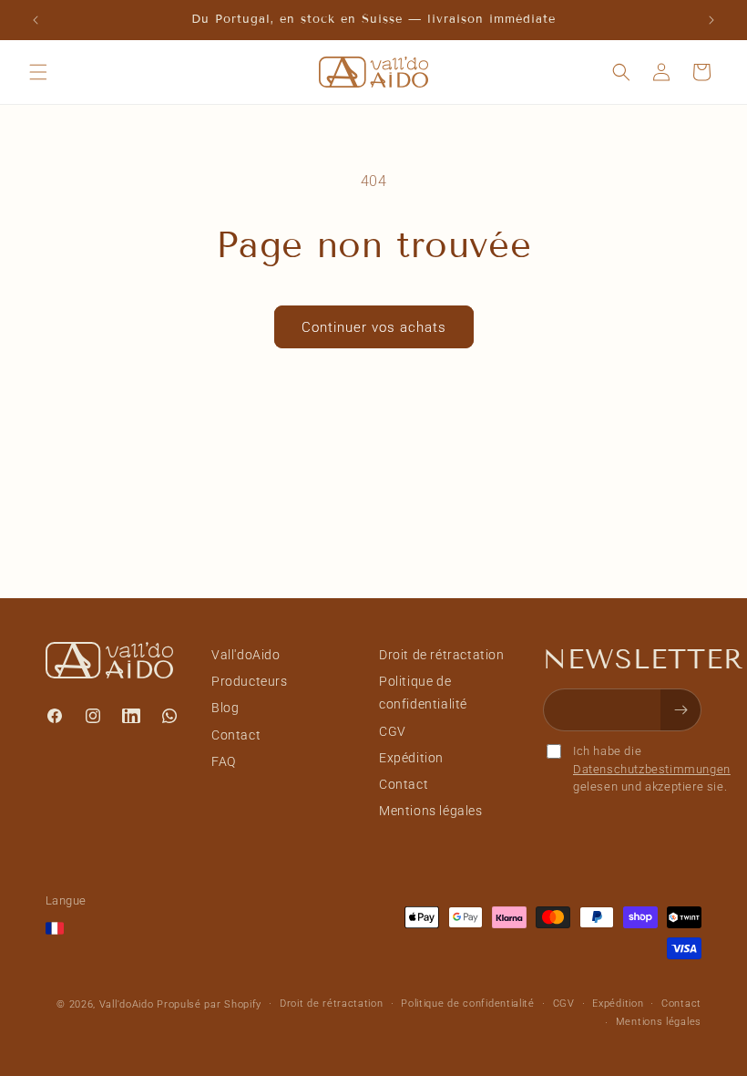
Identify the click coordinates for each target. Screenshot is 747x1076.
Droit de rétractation (442, 654)
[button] (38, 72)
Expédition (411, 757)
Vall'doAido (246, 654)
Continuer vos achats (374, 327)
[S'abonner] (680, 709)
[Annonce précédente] (35, 20)
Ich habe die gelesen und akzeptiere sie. (652, 768)
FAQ (223, 761)
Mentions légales (431, 810)
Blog (225, 707)
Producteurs (249, 681)
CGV (392, 731)
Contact (236, 735)
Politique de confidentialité (423, 692)
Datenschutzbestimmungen (652, 769)
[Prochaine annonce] (711, 20)
